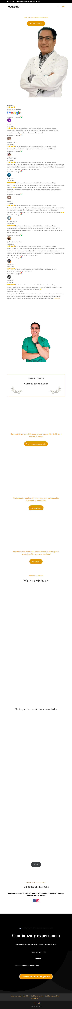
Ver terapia (35, 561)
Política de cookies (37, 996)
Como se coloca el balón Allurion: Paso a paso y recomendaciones (34, 803)
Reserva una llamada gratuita (36, 976)
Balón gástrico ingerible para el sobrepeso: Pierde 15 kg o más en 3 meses (36, 435)
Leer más (57, 298)
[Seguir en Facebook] (34, 900)
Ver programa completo (36, 443)
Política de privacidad (52, 996)
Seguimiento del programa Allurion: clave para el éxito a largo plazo (35, 755)
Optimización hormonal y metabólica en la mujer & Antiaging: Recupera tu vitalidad (36, 553)
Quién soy (36, 318)
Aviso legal (35, 998)
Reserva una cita (16, 996)
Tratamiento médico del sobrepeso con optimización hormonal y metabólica (36, 499)
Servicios (26, 996)
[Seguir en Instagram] (37, 900)
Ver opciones (36, 507)
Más (36, 864)
